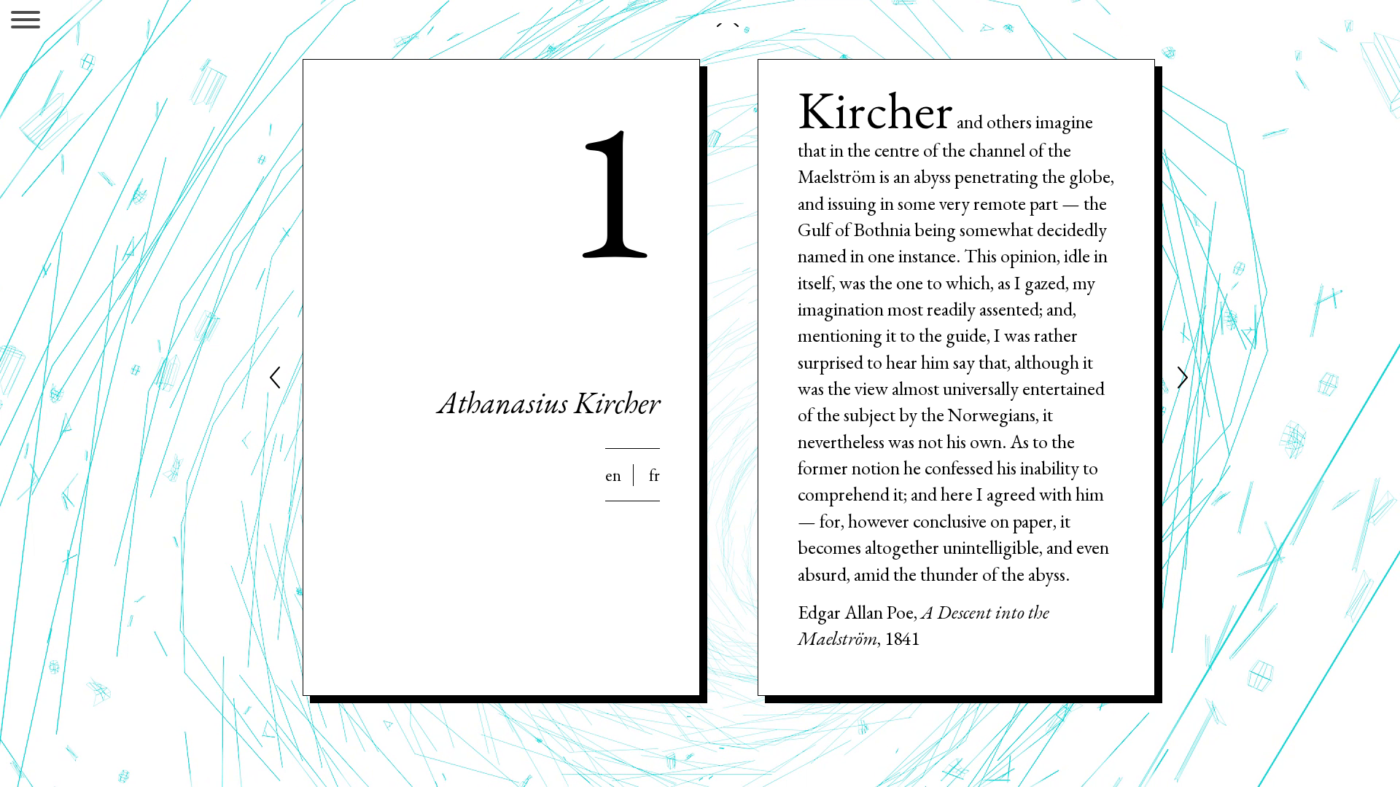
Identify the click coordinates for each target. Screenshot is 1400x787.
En (613, 475)
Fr (654, 475)
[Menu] (25, 22)
